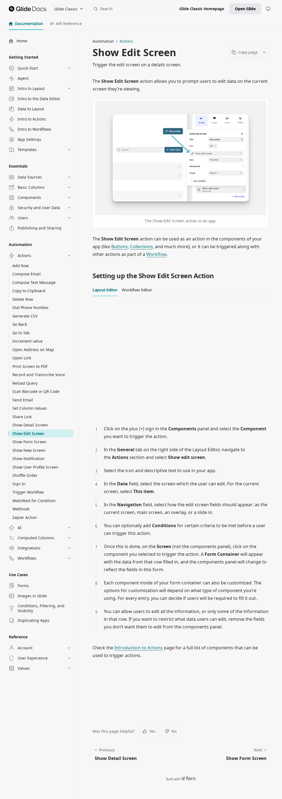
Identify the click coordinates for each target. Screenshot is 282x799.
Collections (141, 246)
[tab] (26, 24)
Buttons (119, 246)
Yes (152, 731)
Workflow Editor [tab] (137, 289)
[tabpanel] (181, 467)
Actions (126, 41)
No (174, 731)
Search (106, 8)
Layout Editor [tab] (105, 289)
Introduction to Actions (138, 648)
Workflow (156, 254)
